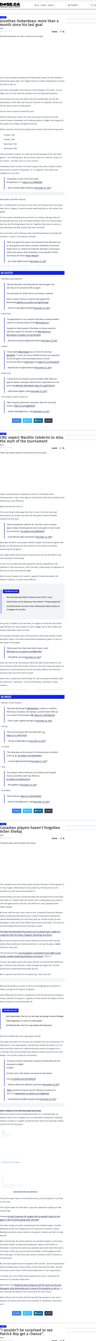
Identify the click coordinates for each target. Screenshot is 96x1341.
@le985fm (10, 355)
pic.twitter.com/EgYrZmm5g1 (36, 302)
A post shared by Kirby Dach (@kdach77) (25, 1191)
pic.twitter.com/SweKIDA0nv (30, 755)
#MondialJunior (42, 323)
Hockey (36, 5)
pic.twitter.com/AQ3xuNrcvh (18, 779)
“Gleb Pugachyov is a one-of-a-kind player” (24, 1021)
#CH (31, 362)
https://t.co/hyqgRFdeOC (24, 406)
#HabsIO (35, 256)
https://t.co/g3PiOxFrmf (44, 385)
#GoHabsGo (29, 385)
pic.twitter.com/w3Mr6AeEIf (32, 531)
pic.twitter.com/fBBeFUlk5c (30, 651)
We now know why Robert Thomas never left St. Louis (29, 597)
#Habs (28, 256)
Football (43, 5)
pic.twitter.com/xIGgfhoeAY (37, 1093)
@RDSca (20, 302)
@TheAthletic (33, 708)
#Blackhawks (23, 352)
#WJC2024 (19, 385)
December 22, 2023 (43, 188)
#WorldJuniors (44, 331)
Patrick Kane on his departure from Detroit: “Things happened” (34, 602)
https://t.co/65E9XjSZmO (44, 715)
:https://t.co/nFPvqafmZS (48, 362)
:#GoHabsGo (20, 1093)
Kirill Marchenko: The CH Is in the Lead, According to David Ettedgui (35, 1016)
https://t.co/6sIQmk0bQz (30, 796)
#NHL (9, 1090)
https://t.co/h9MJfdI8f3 (32, 182)
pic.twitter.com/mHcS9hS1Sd (23, 1079)
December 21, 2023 (39, 761)
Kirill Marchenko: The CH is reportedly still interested (29, 1025)
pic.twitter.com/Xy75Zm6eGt (29, 335)
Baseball (51, 5)
